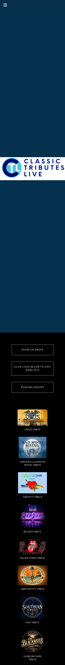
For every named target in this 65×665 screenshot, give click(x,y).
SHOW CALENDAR (32, 349)
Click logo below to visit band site (32, 368)
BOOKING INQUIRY (32, 387)
